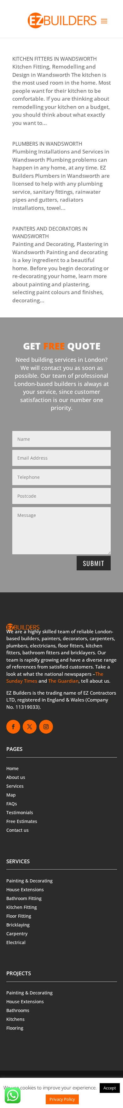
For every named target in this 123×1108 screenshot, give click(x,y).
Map (11, 795)
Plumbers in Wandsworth (47, 143)
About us (15, 777)
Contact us (17, 830)
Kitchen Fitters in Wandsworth (54, 58)
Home (12, 768)
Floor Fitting (18, 916)
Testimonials (19, 812)
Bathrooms (17, 1010)
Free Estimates (21, 821)
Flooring (14, 1028)
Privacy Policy (62, 1099)
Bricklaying (18, 925)
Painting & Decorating (29, 881)
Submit (93, 563)
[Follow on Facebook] (13, 727)
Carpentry (16, 934)
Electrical (16, 942)
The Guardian (63, 681)
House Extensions (25, 890)
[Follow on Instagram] (46, 727)
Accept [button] (109, 1088)
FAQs (11, 804)
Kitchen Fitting (21, 907)
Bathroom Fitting (24, 898)
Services (15, 786)
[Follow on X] (30, 727)
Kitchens (15, 1019)
